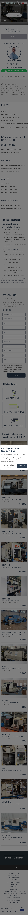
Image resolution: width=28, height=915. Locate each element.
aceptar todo (22, 466)
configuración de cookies (9, 466)
